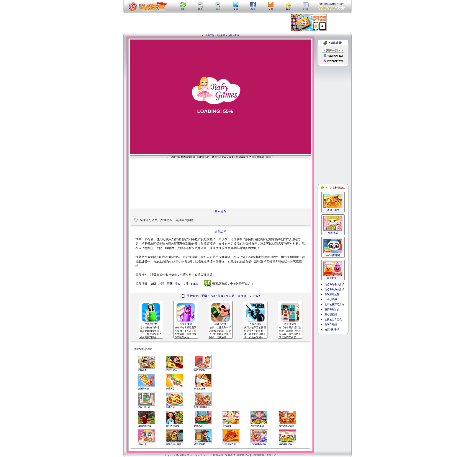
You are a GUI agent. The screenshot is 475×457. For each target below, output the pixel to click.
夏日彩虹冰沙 (332, 309)
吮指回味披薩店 (202, 407)
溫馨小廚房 (333, 210)
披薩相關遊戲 (143, 349)
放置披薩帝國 (229, 444)
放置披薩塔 (199, 444)
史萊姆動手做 (332, 329)
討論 (305, 9)
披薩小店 (142, 444)
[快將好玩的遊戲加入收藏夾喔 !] (333, 55)
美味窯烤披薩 (257, 425)
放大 (200, 9)
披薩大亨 (170, 388)
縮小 (218, 9)
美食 (178, 283)
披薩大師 (198, 425)
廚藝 (170, 283)
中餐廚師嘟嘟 (333, 255)
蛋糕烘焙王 (333, 278)
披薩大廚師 (233, 35)
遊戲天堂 (209, 35)
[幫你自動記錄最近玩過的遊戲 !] (333, 60)
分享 (253, 9)
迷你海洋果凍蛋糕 (334, 284)
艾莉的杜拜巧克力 (334, 304)
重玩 (183, 9)
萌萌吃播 (333, 232)
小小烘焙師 (331, 299)
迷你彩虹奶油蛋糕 (334, 289)
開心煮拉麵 (331, 314)
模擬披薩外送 (144, 425)
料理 (161, 283)
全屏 (235, 9)
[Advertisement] (216, 22)
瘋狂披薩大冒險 (173, 444)
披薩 (153, 283)
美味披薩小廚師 (286, 425)
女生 (186, 283)
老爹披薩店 (171, 370)
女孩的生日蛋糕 (333, 319)
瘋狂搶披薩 (199, 388)
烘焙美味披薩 (285, 444)
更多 (254, 295)
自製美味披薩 (172, 425)
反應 (270, 9)
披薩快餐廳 (143, 388)
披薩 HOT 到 (144, 407)
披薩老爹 (142, 370)
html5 (194, 283)
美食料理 (221, 35)
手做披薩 (226, 425)
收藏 (288, 9)
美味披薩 (170, 407)
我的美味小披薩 (258, 444)
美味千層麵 (331, 324)
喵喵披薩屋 (199, 370)
